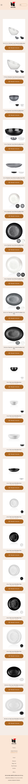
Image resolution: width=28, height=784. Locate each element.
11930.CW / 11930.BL (14, 585)
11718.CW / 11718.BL (14, 383)
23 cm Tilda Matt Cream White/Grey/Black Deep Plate (14, 177)
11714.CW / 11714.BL (14, 417)
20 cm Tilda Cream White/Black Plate (14, 516)
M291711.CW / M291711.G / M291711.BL (14, 78)
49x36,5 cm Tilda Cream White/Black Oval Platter (14, 718)
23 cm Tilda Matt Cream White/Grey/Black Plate (14, 245)
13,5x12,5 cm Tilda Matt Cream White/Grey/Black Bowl (14, 43)
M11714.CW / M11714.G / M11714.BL (14, 112)
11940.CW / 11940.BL (14, 619)
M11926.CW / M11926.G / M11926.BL (14, 280)
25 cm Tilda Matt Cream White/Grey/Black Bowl (14, 144)
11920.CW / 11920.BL (14, 518)
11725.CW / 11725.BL (14, 451)
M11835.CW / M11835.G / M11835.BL (14, 350)
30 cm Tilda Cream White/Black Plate (14, 584)
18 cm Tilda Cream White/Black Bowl (14, 382)
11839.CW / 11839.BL (14, 686)
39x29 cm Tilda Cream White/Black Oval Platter (14, 685)
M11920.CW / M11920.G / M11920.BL (14, 213)
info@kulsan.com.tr (14, 752)
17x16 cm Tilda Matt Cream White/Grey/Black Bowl (14, 77)
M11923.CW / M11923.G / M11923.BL (14, 246)
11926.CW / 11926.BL (14, 552)
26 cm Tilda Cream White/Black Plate (14, 550)
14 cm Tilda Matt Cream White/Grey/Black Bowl (14, 110)
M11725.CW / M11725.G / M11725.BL (14, 145)
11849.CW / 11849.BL (14, 720)
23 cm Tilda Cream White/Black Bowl (14, 483)
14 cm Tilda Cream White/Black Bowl (14, 415)
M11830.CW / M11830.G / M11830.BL (14, 315)
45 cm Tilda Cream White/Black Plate (14, 651)
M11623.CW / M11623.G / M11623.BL (14, 179)
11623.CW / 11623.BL (14, 484)
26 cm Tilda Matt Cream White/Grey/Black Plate (14, 278)
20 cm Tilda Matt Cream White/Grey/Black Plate (14, 211)
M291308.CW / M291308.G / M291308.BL (14, 44)
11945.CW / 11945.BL (14, 653)
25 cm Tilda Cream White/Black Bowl (14, 449)
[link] (14, 30)
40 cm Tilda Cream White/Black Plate (14, 617)
